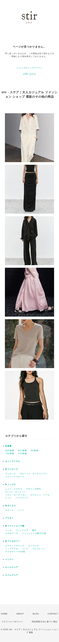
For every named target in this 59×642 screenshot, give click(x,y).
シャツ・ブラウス (13, 489)
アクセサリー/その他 (15, 551)
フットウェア (22, 530)
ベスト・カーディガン (16, 495)
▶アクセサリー (12, 541)
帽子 (34, 530)
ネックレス (33, 546)
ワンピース (10, 474)
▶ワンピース (11, 469)
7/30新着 (9, 453)
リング (25, 548)
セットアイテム (12, 461)
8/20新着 (9, 450)
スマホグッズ (11, 533)
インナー (9, 559)
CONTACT (53, 614)
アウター (9, 518)
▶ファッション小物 (14, 526)
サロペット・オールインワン (34, 474)
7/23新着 (22, 453)
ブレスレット (38, 548)
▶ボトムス (10, 505)
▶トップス (10, 484)
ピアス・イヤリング (14, 546)
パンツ (21, 510)
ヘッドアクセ (11, 548)
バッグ (8, 530)
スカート (9, 510)
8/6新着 (34, 450)
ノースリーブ (22, 498)
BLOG (36, 614)
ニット (8, 498)
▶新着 (8, 446)
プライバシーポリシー (12, 621)
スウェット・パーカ (40, 495)
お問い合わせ (29, 74)
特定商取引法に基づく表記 (44, 621)
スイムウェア (11, 575)
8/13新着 (22, 450)
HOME (4, 614)
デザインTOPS (33, 489)
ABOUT (20, 614)
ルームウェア (11, 567)
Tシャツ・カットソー (15, 492)
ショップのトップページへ (29, 68)
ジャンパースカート (14, 476)
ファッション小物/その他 (34, 533)
